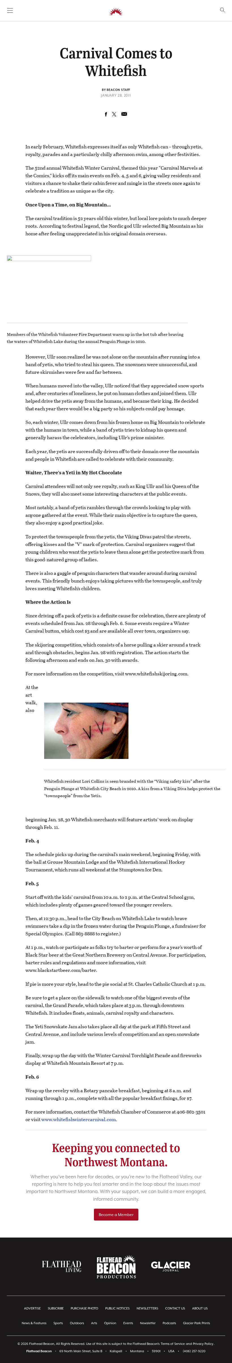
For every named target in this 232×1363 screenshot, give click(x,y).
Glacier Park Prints (196, 1323)
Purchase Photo (84, 1308)
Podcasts (169, 1323)
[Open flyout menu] (10, 10)
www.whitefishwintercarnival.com (78, 1119)
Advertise (32, 1308)
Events (128, 1323)
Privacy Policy (203, 1344)
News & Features (34, 1323)
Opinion (110, 1323)
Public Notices (117, 1308)
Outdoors (77, 1323)
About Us (200, 1308)
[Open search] (222, 10)
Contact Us (175, 1308)
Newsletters (147, 1308)
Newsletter (148, 1323)
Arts (94, 1323)
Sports (58, 1323)
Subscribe (56, 1308)
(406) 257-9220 (194, 1351)
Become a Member (116, 1214)
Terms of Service (173, 1344)
